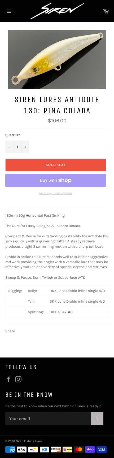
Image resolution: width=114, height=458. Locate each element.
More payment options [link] (55, 193)
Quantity (12, 135)
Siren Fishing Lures (29, 441)
